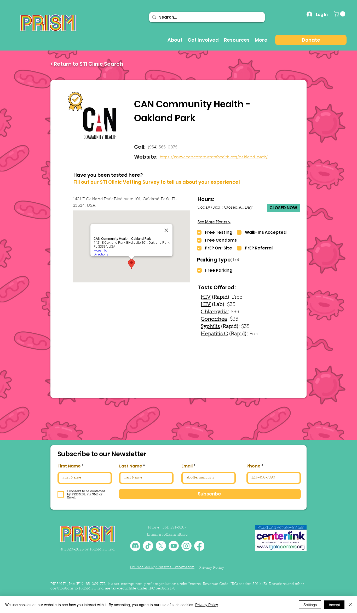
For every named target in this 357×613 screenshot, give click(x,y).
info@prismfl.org (173, 535)
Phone (253, 466)
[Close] (351, 604)
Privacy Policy (206, 604)
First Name (69, 466)
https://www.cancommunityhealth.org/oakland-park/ (214, 157)
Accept (334, 604)
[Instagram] (186, 546)
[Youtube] (174, 546)
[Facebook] (199, 546)
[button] (340, 13)
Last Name (130, 466)
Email (187, 466)
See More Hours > (214, 222)
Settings (310, 604)
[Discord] (135, 546)
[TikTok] (148, 546)
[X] (161, 546)
